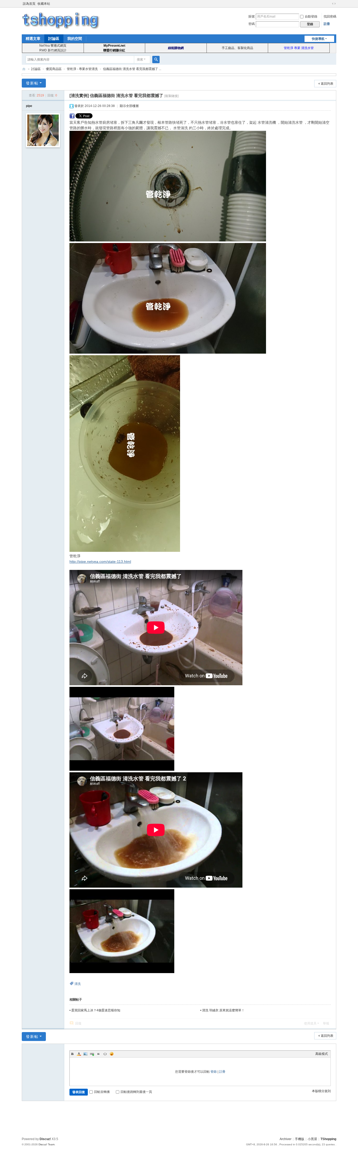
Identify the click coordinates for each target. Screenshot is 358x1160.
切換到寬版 (334, 3)
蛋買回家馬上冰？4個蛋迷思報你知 (95, 1010)
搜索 (140, 59)
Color (79, 1053)
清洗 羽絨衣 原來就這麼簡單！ (223, 1010)
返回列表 (327, 83)
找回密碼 (330, 16)
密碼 (251, 24)
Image (85, 1053)
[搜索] (156, 59)
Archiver (285, 1139)
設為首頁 (29, 4)
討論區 (53, 38)
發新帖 (32, 83)
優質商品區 (54, 69)
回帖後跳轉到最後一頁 (136, 1092)
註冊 (327, 24)
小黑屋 (312, 1139)
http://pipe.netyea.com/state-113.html (100, 561)
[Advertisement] (179, 1118)
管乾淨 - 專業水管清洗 (82, 69)
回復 (78, 1023)
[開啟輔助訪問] (329, 3)
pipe (29, 106)
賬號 (251, 16)
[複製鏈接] (171, 96)
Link (92, 1053)
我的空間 (74, 38)
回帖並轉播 (102, 1092)
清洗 (77, 984)
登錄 (213, 1071)
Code (105, 1053)
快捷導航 (318, 39)
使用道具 (310, 1023)
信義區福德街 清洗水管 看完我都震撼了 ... (132, 69)
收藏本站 (43, 4)
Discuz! (45, 1139)
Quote (98, 1053)
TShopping (24, 69)
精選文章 (33, 38)
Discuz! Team (47, 1144)
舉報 (326, 1023)
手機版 (299, 1139)
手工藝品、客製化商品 (237, 48)
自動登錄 (311, 16)
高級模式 (321, 1054)
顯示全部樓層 (129, 106)
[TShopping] (61, 20)
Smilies (111, 1053)
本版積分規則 (321, 1091)
